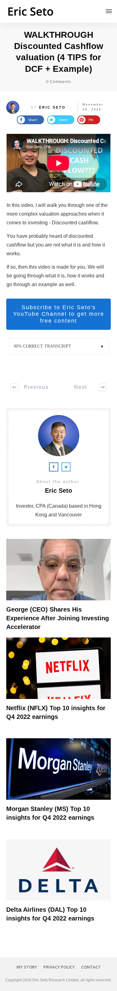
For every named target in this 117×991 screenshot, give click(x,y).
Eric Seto (52, 107)
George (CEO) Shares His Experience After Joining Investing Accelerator (57, 618)
